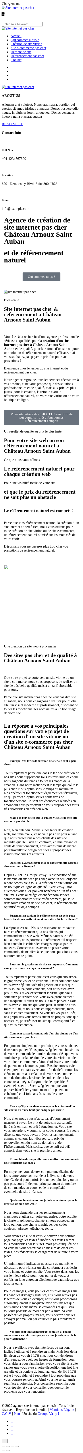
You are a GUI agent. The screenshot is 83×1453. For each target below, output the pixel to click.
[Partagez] (12, 1446)
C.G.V (6, 1413)
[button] (41, 762)
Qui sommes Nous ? (25, 40)
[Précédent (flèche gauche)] (3, 1450)
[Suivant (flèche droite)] (8, 1450)
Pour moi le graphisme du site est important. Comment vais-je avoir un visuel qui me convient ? (41, 966)
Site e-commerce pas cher (28, 48)
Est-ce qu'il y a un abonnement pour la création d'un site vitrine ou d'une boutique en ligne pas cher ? (39, 1108)
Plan (17, 1413)
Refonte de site (21, 52)
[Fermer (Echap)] (17, 1446)
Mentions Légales (62, 1409)
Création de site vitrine (26, 44)
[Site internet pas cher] (18, 8)
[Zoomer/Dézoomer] (3, 1446)
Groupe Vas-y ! (48, 1413)
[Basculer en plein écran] (8, 1446)
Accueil (16, 36)
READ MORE (12, 124)
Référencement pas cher (27, 56)
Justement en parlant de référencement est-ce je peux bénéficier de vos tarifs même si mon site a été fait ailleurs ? (41, 917)
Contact (16, 60)
